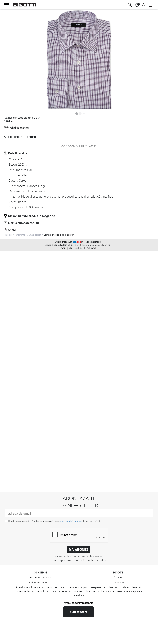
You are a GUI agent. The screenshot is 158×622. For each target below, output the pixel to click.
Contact (119, 577)
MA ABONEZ (78, 549)
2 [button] (80, 113)
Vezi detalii (92, 248)
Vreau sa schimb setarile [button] (78, 602)
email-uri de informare (71, 521)
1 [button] (77, 113)
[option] (79, 60)
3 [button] (84, 113)
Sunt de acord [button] (78, 611)
